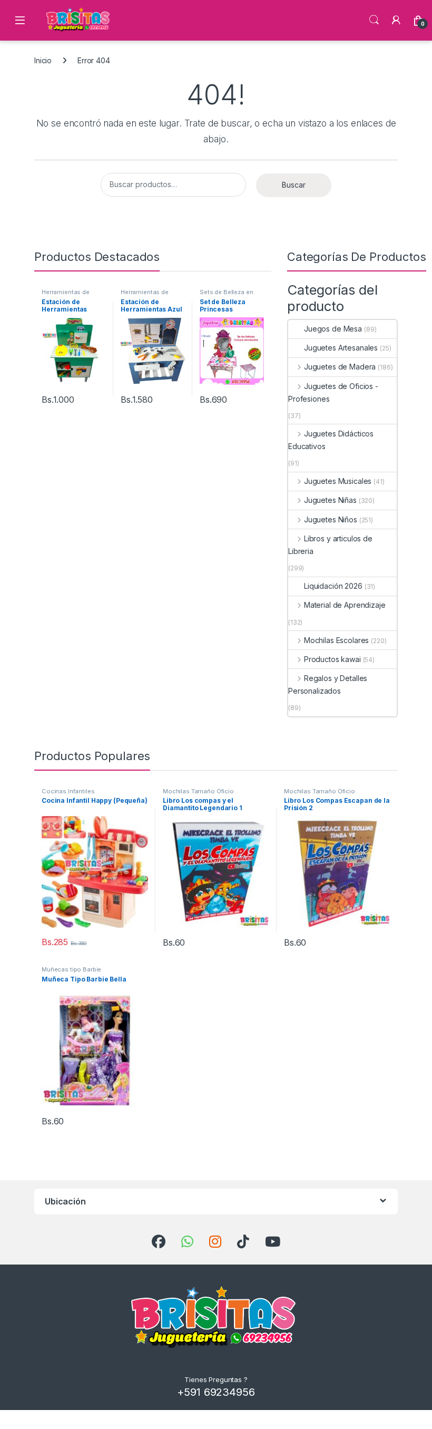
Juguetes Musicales (337, 481)
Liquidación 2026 (333, 585)
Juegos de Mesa (333, 328)
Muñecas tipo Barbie (71, 969)
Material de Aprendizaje (345, 604)
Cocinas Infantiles (68, 791)
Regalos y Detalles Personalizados (327, 684)
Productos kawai (332, 659)
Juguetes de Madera (340, 366)
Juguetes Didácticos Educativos (331, 440)
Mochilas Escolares (336, 640)
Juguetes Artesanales (341, 347)
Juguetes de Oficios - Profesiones (333, 392)
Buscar (294, 184)
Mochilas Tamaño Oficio (198, 791)
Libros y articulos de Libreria (330, 545)
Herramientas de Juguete (66, 295)
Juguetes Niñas (330, 499)
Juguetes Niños (330, 519)
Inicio (43, 60)
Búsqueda (374, 20)
